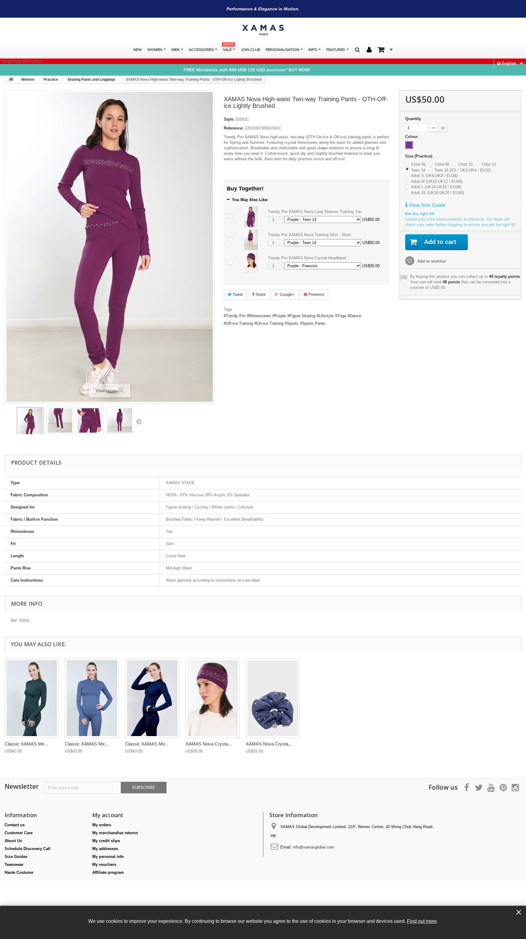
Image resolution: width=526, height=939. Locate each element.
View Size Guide (427, 205)
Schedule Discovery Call (28, 848)
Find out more (422, 921)
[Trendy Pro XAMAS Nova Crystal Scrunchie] (273, 698)
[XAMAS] (263, 30)
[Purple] (409, 145)
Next (139, 421)
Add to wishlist (431, 261)
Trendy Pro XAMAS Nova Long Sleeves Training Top (314, 211)
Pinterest (315, 294)
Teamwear (14, 864)
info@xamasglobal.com (313, 847)
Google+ (287, 294)
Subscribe (143, 787)
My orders (101, 825)
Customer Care (19, 833)
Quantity (413, 118)
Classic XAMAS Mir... (26, 743)
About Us (13, 840)
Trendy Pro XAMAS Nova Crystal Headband (307, 258)
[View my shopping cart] (385, 49)
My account (107, 815)
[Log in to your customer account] (369, 50)
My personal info (108, 856)
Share (260, 294)
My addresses (105, 848)
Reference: (234, 128)
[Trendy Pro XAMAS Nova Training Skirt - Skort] (251, 239)
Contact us (15, 825)
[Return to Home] (11, 79)
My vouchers (104, 864)
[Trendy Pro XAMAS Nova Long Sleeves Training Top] (251, 216)
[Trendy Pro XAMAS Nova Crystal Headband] (251, 262)
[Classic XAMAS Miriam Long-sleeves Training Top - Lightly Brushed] (32, 698)
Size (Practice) (419, 156)
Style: (229, 119)
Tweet (237, 294)
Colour (412, 136)
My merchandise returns (115, 833)
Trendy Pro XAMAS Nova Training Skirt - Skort (309, 234)
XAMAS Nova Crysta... (208, 743)
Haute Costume (19, 872)
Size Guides (16, 856)
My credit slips (106, 840)
